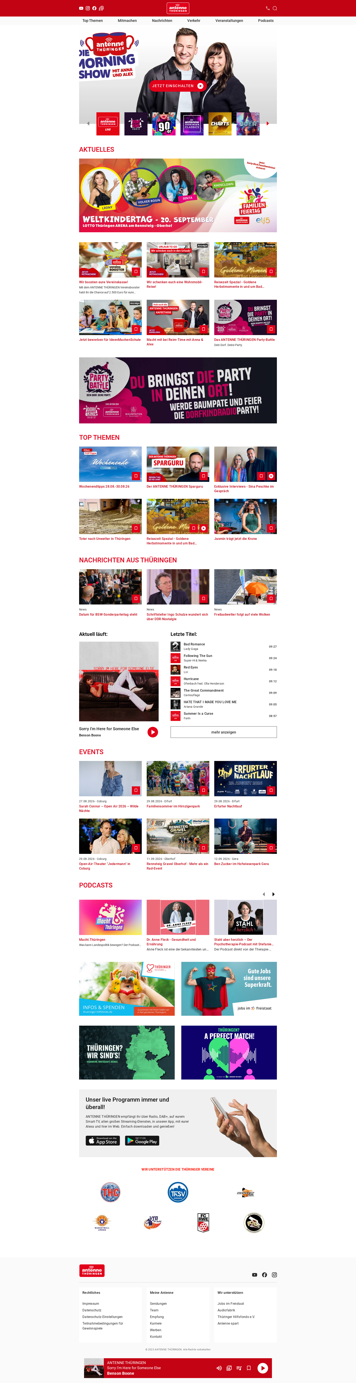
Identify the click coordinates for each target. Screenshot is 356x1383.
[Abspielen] (263, 1368)
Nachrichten (162, 20)
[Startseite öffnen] (178, 8)
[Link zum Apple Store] (103, 1141)
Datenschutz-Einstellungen (102, 1317)
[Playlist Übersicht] (239, 1368)
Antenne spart (228, 1323)
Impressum (90, 1304)
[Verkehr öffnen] (101, 8)
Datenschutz (91, 1310)
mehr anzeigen (223, 732)
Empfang (157, 1317)
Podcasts (266, 20)
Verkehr (193, 20)
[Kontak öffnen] (267, 8)
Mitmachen (127, 20)
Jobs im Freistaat (231, 1304)
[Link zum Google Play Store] (142, 1141)
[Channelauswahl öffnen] (275, 8)
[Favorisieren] (249, 1368)
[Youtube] (81, 8)
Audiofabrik (226, 1310)
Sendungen (158, 1304)
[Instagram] (88, 8)
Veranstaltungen (229, 20)
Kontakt (156, 1337)
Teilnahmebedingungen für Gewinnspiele (102, 1325)
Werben (155, 1330)
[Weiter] (273, 894)
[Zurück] (263, 894)
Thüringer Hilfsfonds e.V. (236, 1317)
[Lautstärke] (219, 1368)
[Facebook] (94, 8)
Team (154, 1310)
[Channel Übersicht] (229, 1368)
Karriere (156, 1323)
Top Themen (92, 20)
